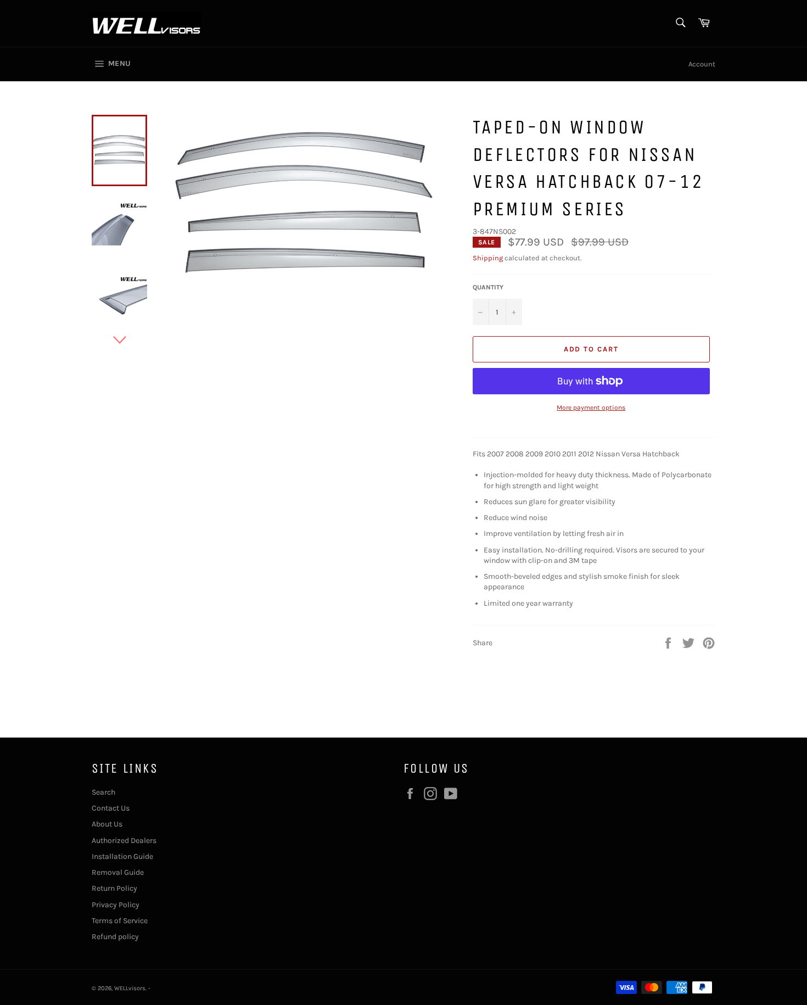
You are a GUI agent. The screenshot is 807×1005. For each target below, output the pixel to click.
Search (103, 792)
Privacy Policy (115, 904)
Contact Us (111, 808)
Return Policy (114, 888)
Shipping (488, 258)
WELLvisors (129, 988)
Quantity (488, 287)
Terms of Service (120, 920)
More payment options (591, 407)
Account (701, 64)
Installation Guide (122, 856)
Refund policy (115, 936)
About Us (107, 824)
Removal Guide (118, 872)
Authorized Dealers (124, 840)
